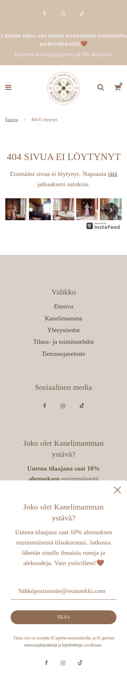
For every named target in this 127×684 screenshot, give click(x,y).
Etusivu (11, 119)
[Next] (111, 210)
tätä (112, 173)
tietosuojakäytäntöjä (40, 645)
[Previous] (16, 210)
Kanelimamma (63, 318)
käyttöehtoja (72, 645)
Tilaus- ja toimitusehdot (63, 341)
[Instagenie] (103, 228)
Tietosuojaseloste (63, 353)
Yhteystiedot (63, 330)
